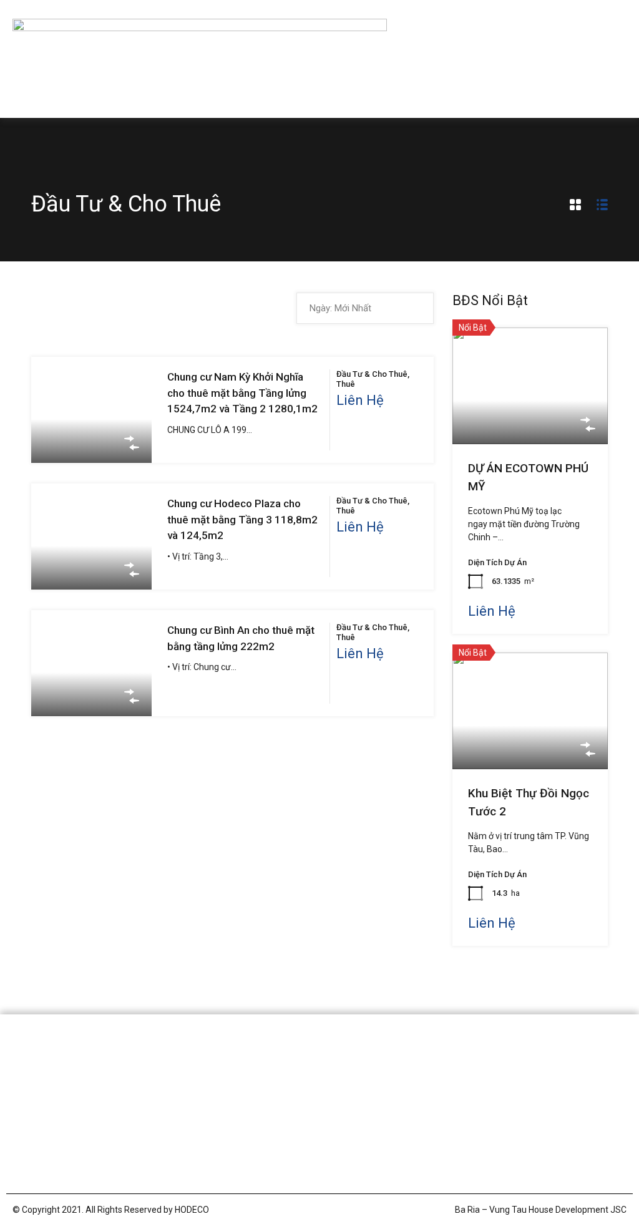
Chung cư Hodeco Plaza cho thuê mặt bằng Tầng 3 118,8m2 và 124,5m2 (242, 519)
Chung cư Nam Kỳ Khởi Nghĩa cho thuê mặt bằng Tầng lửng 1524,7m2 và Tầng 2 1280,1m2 (242, 393)
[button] (617, 59)
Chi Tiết (92, 442)
